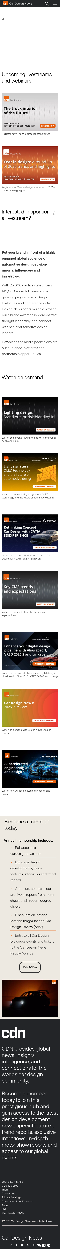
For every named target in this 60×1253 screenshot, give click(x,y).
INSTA (34, 1245)
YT (23, 1245)
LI (12, 1245)
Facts (5, 1205)
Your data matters (12, 1181)
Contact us (8, 1193)
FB (17, 1245)
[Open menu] (55, 3)
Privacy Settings (11, 1197)
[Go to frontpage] (17, 3)
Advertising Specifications (17, 1201)
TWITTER (28, 1245)
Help (4, 1209)
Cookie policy (10, 1185)
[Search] (47, 3)
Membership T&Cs (13, 1213)
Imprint (6, 1189)
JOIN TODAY (30, 967)
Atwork (49, 1221)
